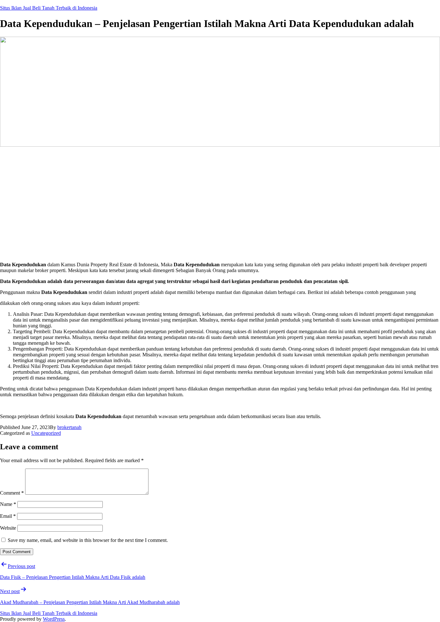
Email (8, 516)
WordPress (54, 619)
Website (8, 528)
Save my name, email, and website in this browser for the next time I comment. (88, 540)
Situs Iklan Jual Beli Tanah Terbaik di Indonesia (48, 8)
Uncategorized (46, 433)
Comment (12, 493)
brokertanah (69, 427)
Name (8, 504)
